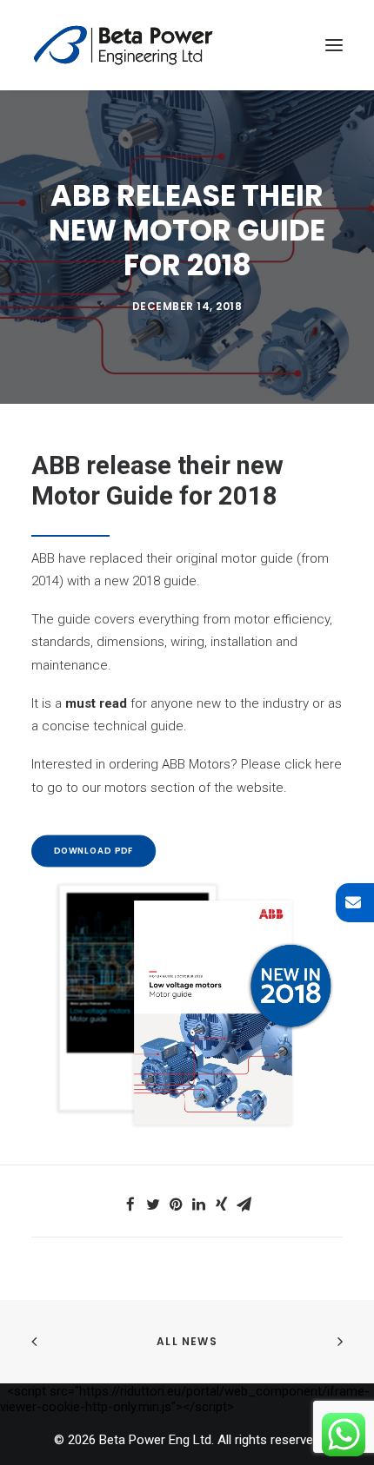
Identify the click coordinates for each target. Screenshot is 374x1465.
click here (313, 764)
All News (187, 1341)
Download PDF (94, 851)
